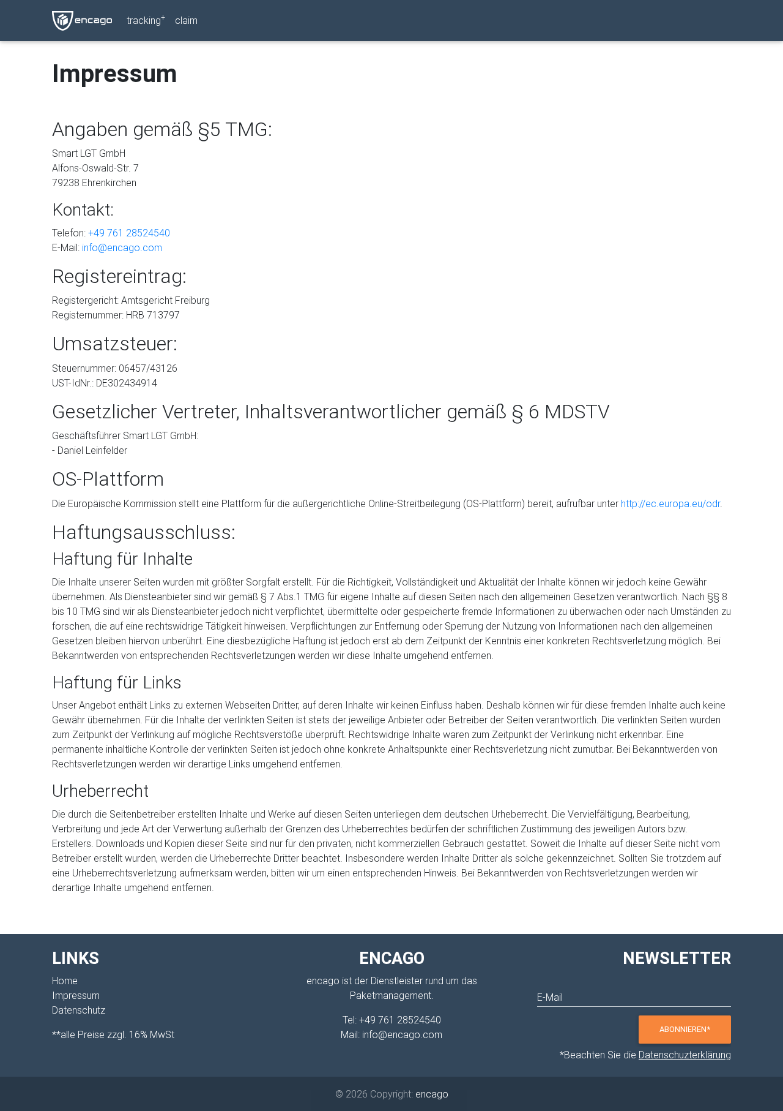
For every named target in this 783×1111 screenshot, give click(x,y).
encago (431, 1094)
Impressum (76, 995)
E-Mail (550, 997)
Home (65, 980)
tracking (146, 19)
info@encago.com (122, 247)
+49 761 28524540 (129, 233)
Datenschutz (78, 1010)
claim (186, 20)
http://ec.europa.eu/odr (670, 503)
